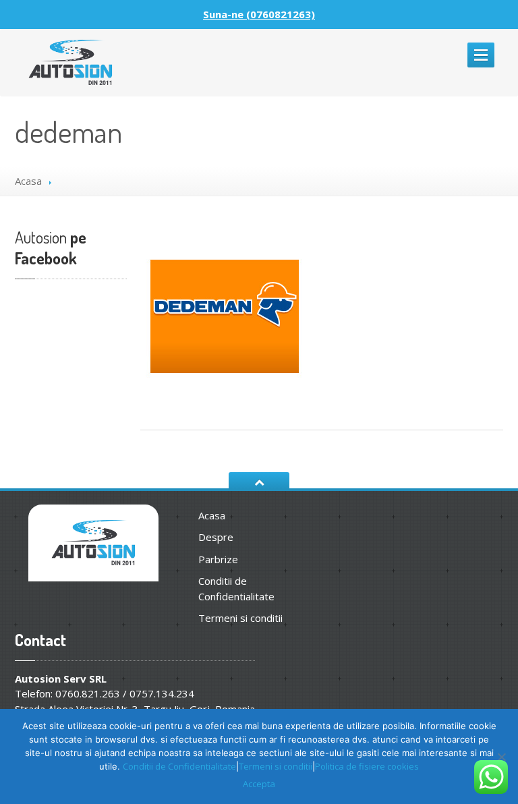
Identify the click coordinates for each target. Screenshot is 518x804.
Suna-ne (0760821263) (259, 14)
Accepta (259, 784)
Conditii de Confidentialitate (236, 588)
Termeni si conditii (240, 618)
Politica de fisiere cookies (367, 766)
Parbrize (218, 559)
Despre (215, 537)
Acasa (28, 181)
